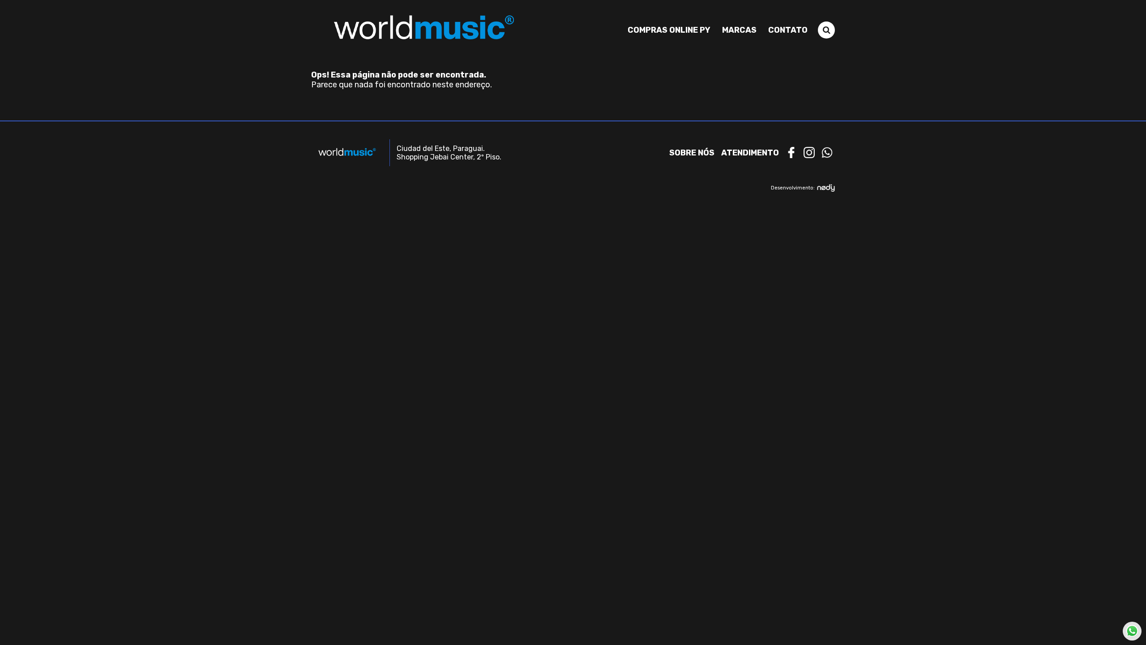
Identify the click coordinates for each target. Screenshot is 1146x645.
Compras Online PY (669, 30)
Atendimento (750, 153)
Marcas (739, 30)
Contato (788, 30)
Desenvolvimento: (793, 188)
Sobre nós (691, 153)
